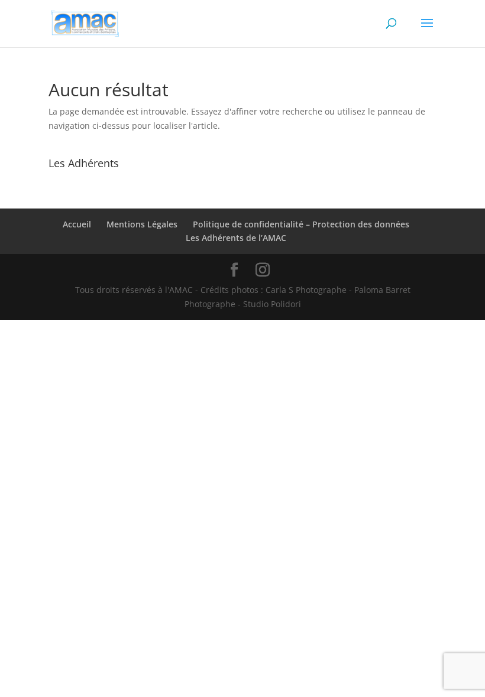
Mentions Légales (141, 224)
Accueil (77, 224)
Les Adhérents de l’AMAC (236, 237)
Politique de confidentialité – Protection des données (301, 224)
